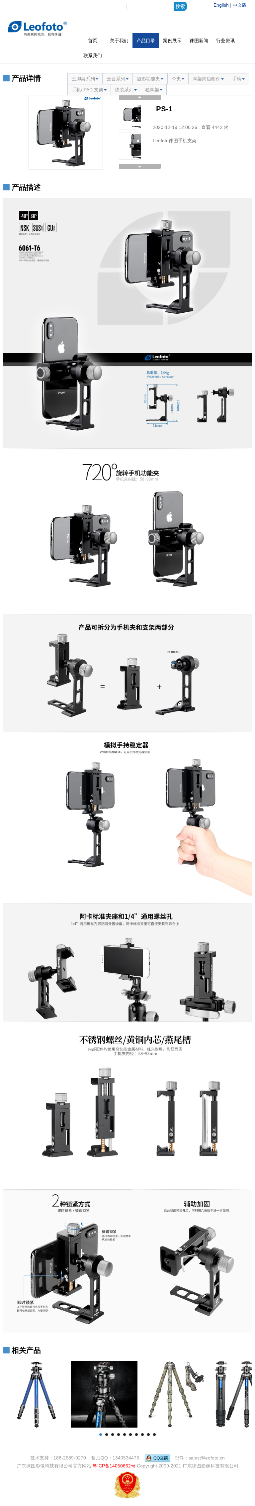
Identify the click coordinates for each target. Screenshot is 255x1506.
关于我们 (119, 40)
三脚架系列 (83, 78)
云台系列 (116, 78)
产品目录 (145, 40)
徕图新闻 (199, 40)
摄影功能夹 (148, 78)
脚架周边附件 (206, 78)
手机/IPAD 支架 (87, 89)
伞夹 (176, 78)
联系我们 (92, 55)
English (221, 5)
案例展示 (172, 40)
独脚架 (152, 89)
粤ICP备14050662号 (114, 1465)
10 (154, 1434)
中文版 (240, 5)
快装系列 (124, 89)
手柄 (236, 78)
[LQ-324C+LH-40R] (104, 1394)
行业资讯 (225, 40)
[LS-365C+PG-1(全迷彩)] (172, 1394)
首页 (92, 40)
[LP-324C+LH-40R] (36, 1394)
